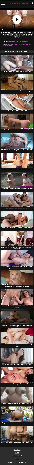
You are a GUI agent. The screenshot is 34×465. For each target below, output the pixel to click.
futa (25, 44)
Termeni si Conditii (17, 456)
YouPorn (25, 41)
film (19, 44)
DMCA (17, 453)
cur (16, 44)
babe (8, 44)
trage (10, 45)
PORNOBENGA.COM (18, 3)
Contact (17, 459)
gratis (29, 44)
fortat (22, 44)
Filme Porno (17, 450)
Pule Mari (19, 41)
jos (3, 45)
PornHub (12, 41)
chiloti (13, 44)
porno (7, 45)
